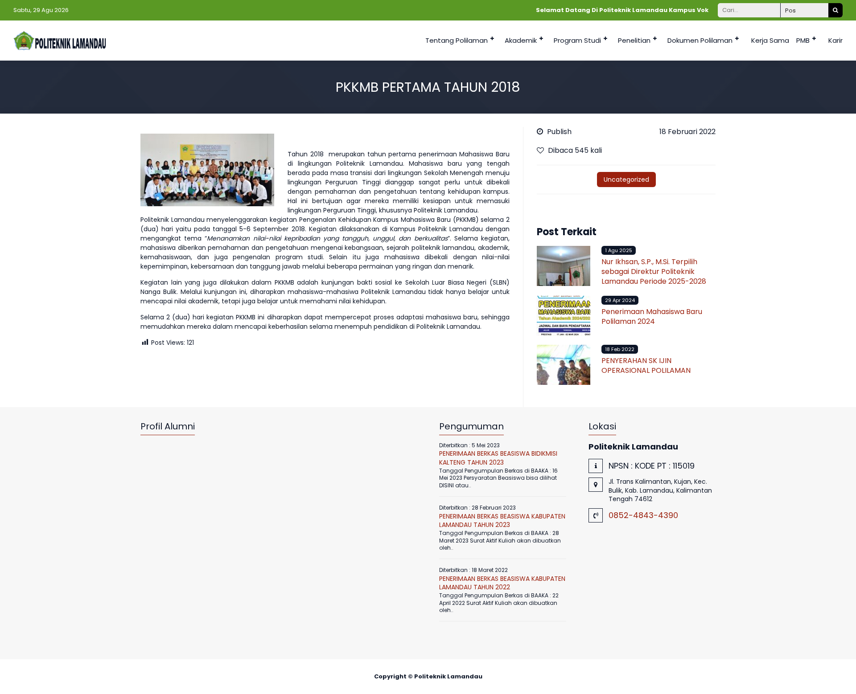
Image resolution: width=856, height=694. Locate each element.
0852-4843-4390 (643, 515)
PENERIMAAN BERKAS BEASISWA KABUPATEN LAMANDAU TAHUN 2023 (502, 521)
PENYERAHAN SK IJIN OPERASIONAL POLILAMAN (646, 365)
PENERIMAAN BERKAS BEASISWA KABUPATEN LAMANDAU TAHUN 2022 (502, 583)
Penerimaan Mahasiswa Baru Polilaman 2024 (651, 316)
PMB (803, 40)
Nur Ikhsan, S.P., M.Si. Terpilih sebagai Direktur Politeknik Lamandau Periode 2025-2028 (653, 272)
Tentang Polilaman (456, 40)
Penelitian (634, 40)
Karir (835, 40)
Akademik (521, 40)
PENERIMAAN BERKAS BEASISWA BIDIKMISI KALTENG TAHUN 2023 (498, 458)
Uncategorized (626, 179)
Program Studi (577, 40)
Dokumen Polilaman (700, 40)
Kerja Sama (770, 40)
